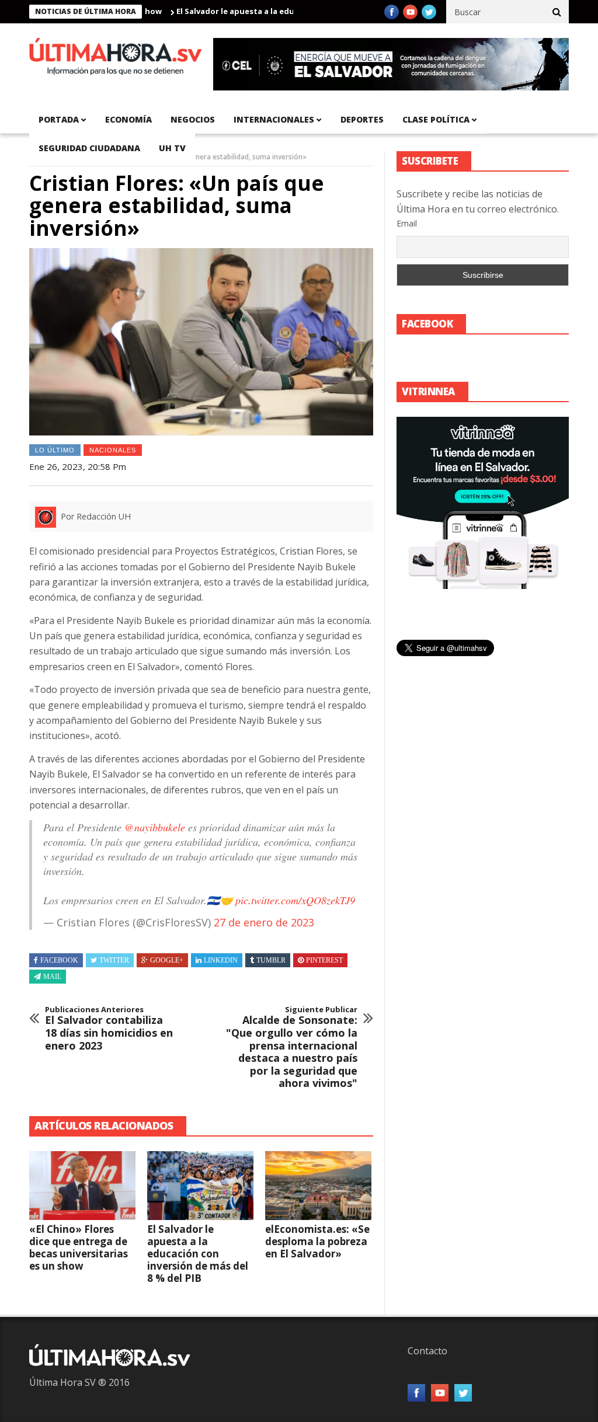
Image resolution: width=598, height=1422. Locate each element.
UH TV (172, 148)
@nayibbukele (154, 827)
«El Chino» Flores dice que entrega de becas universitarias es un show (78, 1247)
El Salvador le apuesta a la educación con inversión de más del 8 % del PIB (293, 11)
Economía (128, 119)
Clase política (436, 119)
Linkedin (221, 960)
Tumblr (271, 960)
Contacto (427, 1350)
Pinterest (324, 960)
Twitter (114, 960)
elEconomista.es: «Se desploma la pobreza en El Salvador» (317, 1241)
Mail (52, 977)
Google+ (166, 960)
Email (407, 223)
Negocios (193, 119)
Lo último (55, 450)
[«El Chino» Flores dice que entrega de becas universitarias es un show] (82, 1185)
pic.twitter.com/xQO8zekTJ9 (295, 900)
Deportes (362, 119)
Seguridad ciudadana (89, 148)
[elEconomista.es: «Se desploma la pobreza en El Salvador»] (318, 1185)
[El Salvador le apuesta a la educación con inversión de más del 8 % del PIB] (200, 1185)
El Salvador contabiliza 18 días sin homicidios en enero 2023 (109, 1028)
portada (59, 119)
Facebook (59, 960)
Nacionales (112, 450)
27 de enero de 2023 (264, 922)
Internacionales (274, 119)
